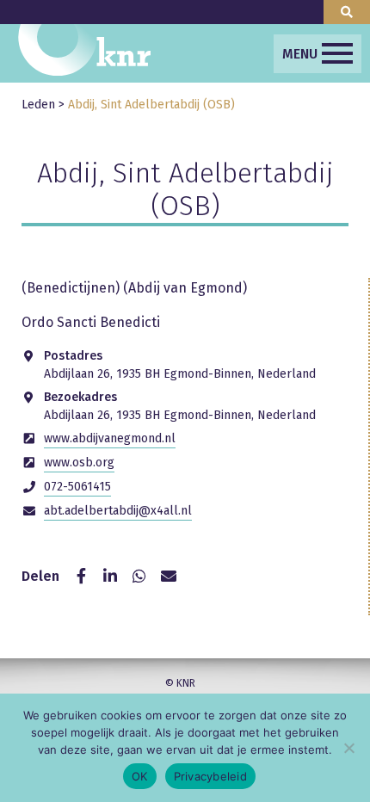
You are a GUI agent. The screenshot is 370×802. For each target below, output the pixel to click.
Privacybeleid (210, 776)
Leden (38, 104)
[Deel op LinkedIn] (110, 576)
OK (140, 776)
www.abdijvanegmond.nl (110, 438)
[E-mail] (169, 576)
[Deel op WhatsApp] (139, 576)
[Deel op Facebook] (81, 576)
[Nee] (348, 747)
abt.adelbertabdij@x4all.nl (118, 510)
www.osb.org (79, 462)
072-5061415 (77, 486)
